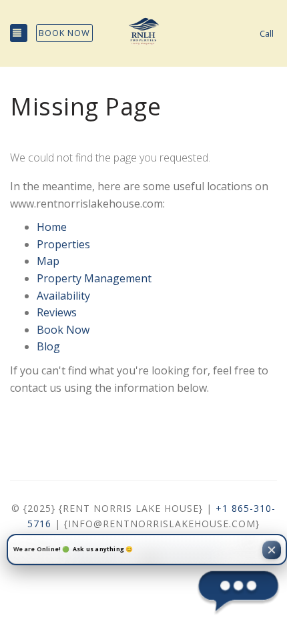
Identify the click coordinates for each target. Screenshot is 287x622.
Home (52, 227)
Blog (48, 346)
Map (48, 261)
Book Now (64, 33)
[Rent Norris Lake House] (143, 33)
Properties (63, 244)
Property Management (94, 278)
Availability (63, 295)
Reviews (57, 312)
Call (267, 33)
